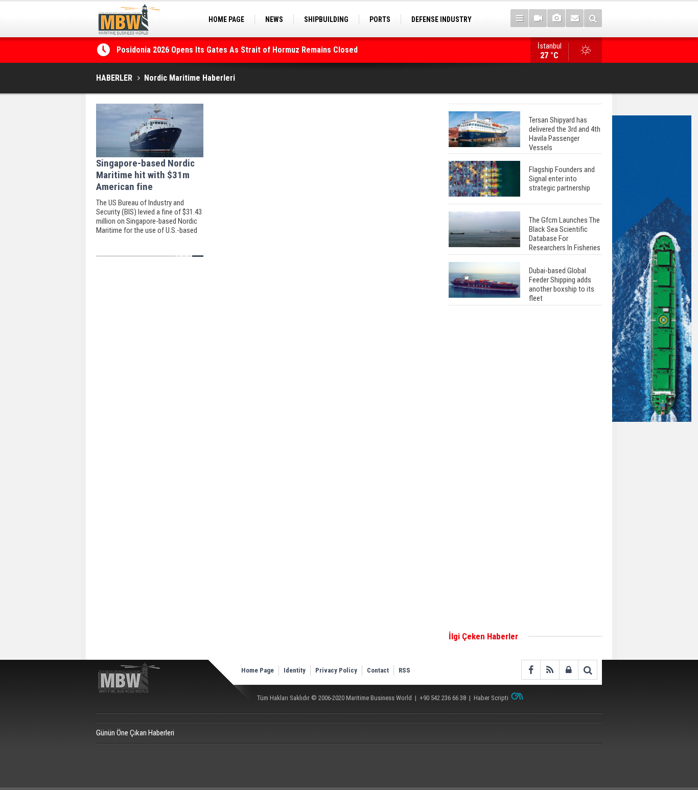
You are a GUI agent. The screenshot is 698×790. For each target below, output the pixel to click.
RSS (404, 670)
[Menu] (519, 18)
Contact (378, 670)
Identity (295, 670)
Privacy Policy (336, 670)
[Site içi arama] (593, 18)
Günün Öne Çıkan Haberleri (135, 732)
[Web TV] (538, 18)
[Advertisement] (525, 469)
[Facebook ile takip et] (530, 670)
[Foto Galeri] (556, 18)
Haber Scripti (491, 698)
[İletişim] (575, 18)
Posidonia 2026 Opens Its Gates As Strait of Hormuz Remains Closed (238, 50)
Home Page (257, 670)
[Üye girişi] (568, 670)
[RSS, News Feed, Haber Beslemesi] (549, 670)
